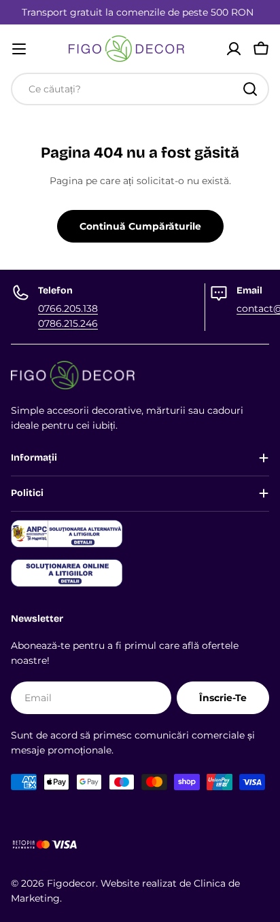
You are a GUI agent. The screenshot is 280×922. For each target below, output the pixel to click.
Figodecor (71, 883)
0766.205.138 (68, 308)
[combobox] (140, 89)
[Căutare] (250, 89)
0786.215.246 (68, 323)
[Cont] (234, 49)
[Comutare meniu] (19, 49)
